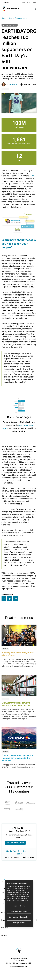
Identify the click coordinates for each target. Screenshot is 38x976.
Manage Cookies (19, 923)
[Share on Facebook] (4, 598)
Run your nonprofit (9, 25)
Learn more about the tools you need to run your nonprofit (19, 243)
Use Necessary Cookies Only (19, 917)
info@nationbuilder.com (19, 958)
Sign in (34, 2)
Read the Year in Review (15, 843)
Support (29, 2)
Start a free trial (13, 851)
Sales (23, 2)
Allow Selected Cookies (19, 911)
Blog (10, 18)
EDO (32, 176)
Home (4, 18)
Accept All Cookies (19, 906)
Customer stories (21, 18)
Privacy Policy (23, 900)
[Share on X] (9, 598)
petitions (23, 425)
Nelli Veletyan (13, 84)
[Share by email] (15, 598)
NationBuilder (5, 2)
